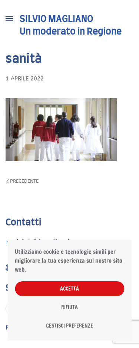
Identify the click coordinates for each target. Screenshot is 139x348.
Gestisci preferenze (69, 325)
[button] (9, 18)
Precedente (24, 181)
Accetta (69, 288)
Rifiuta (69, 307)
